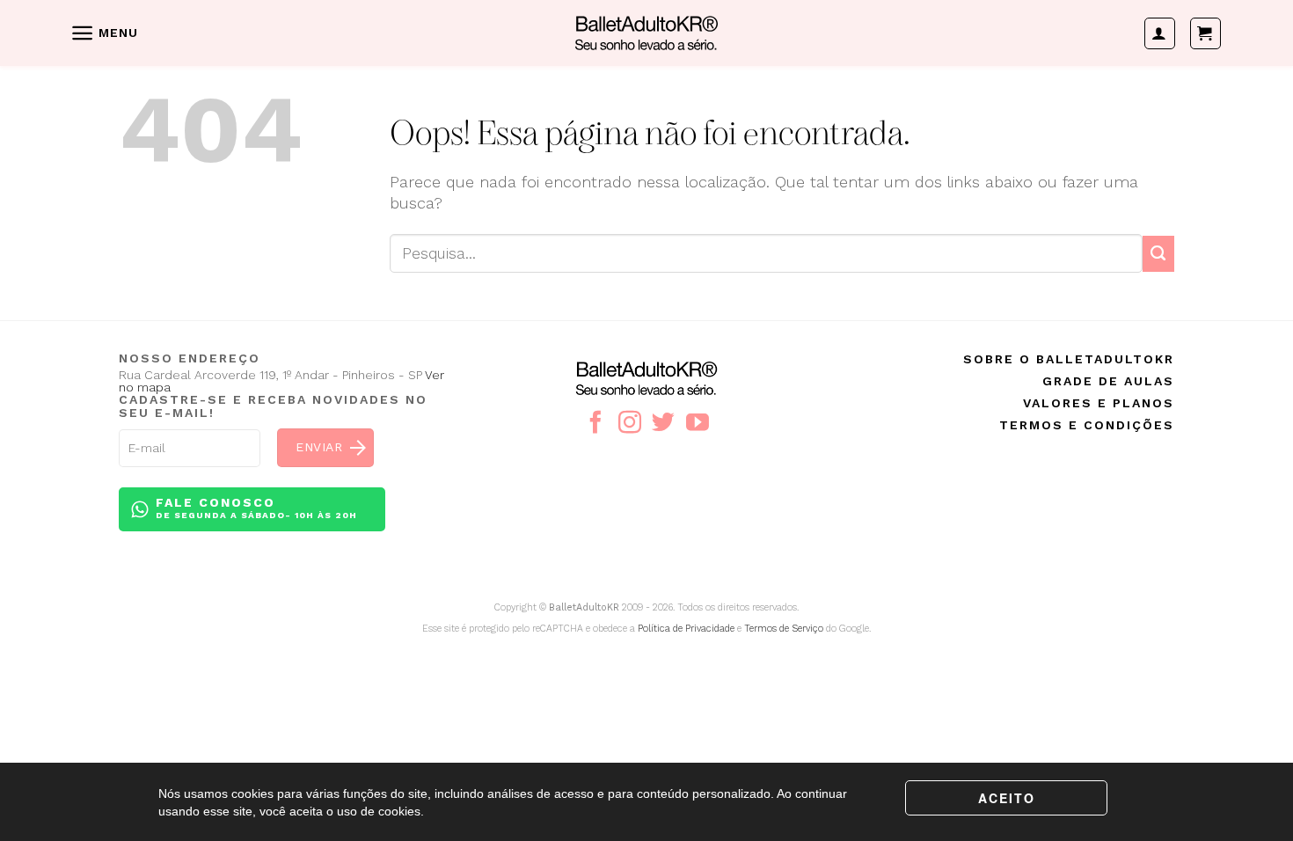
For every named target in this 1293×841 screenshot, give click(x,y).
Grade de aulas (1108, 381)
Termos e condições (1086, 425)
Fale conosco (256, 507)
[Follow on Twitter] (663, 424)
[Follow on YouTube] (697, 424)
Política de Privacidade (686, 628)
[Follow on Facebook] (595, 424)
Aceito (1006, 798)
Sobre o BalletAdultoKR (1068, 359)
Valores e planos (1098, 403)
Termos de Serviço (783, 628)
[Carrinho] (1205, 33)
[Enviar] (1158, 254)
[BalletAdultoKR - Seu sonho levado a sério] (646, 32)
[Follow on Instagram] (629, 424)
